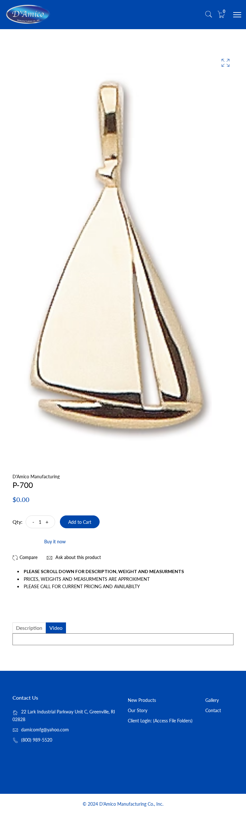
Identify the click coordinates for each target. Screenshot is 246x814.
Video (55, 628)
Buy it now (55, 541)
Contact (213, 710)
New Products (142, 700)
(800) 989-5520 (36, 740)
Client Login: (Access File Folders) (160, 720)
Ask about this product (77, 557)
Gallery (212, 700)
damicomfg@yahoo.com (45, 729)
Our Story (137, 710)
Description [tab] (29, 628)
